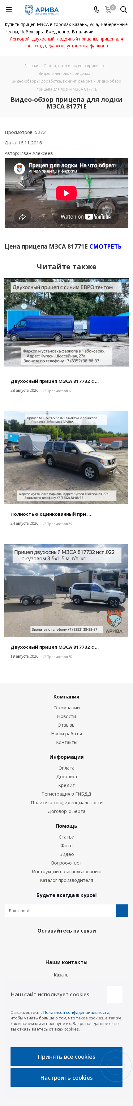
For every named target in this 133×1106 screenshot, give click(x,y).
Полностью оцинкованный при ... (51, 514)
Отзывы (66, 725)
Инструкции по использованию (66, 871)
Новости (66, 716)
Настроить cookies (66, 1077)
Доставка (66, 776)
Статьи (67, 837)
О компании (67, 707)
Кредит (66, 785)
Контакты (66, 742)
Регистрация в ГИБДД (66, 794)
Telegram (65, 945)
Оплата (66, 768)
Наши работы (66, 733)
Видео (66, 854)
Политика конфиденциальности (67, 802)
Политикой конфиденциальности (76, 1012)
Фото (67, 845)
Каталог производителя (66, 880)
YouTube (80, 945)
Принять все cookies (66, 1056)
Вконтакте (49, 945)
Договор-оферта (66, 811)
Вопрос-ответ (66, 863)
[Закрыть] (114, 994)
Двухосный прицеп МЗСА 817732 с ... (55, 381)
